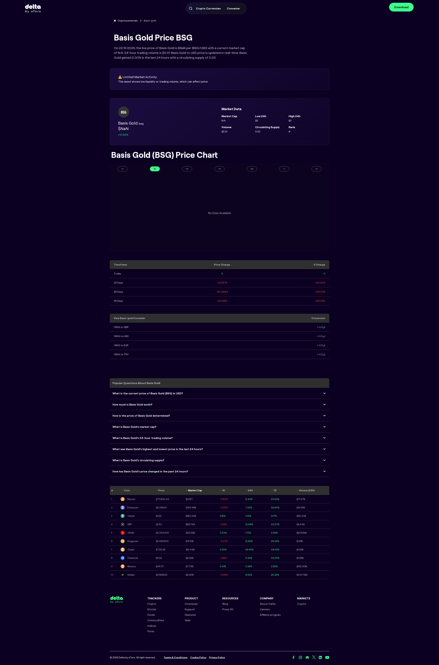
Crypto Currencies (208, 8)
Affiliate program (270, 614)
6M (252, 169)
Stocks (151, 609)
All (317, 169)
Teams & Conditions (175, 657)
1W (187, 169)
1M (219, 169)
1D (155, 169)
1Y (284, 169)
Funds (151, 614)
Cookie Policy (198, 657)
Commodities (155, 620)
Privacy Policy (217, 657)
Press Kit (227, 609)
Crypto (151, 603)
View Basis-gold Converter (129, 318)
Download (401, 7)
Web (188, 620)
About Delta (267, 603)
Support (190, 609)
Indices (151, 625)
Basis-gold (150, 20)
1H (122, 169)
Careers (265, 609)
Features (190, 614)
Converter (233, 8)
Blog (225, 603)
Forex (150, 631)
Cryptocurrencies (128, 20)
